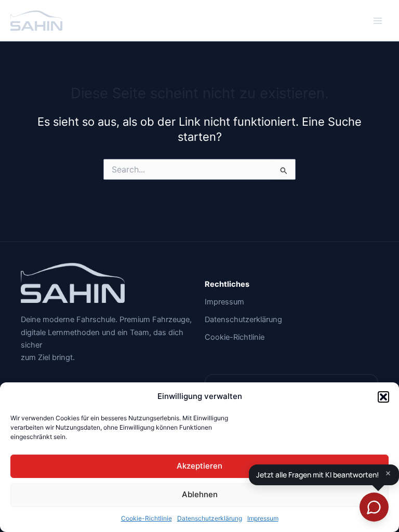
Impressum (262, 518)
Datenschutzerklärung (209, 518)
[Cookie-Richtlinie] (234, 337)
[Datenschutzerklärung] (243, 319)
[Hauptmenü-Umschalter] (378, 21)
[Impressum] (224, 302)
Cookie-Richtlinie (146, 518)
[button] (383, 397)
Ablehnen (200, 494)
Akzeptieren (199, 466)
